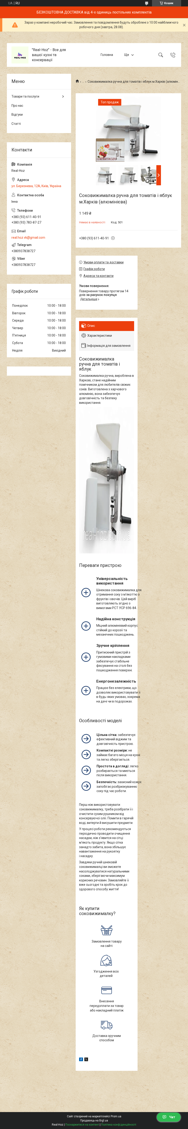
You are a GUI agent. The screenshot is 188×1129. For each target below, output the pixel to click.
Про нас (17, 105)
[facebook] (81, 1060)
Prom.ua (116, 1116)
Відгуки (17, 114)
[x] (86, 1060)
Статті (16, 124)
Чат (172, 1117)
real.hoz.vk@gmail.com (28, 237)
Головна (107, 55)
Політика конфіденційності (118, 1124)
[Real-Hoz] (19, 54)
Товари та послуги (25, 96)
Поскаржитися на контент (82, 1124)
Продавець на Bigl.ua (94, 1120)
